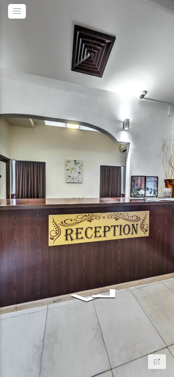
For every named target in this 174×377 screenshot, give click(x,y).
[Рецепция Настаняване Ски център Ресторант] (87, 188)
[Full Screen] (157, 361)
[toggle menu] (17, 11)
